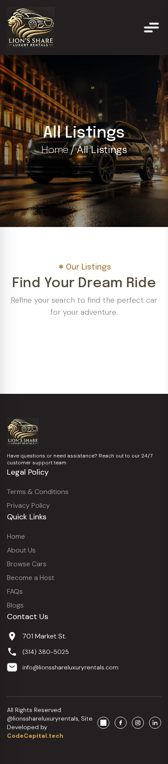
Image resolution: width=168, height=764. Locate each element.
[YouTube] (103, 723)
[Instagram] (138, 723)
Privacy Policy (28, 505)
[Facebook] (121, 723)
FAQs (15, 591)
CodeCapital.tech (35, 735)
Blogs (15, 605)
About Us (21, 550)
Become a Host (30, 577)
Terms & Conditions (37, 491)
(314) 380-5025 (45, 652)
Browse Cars (27, 563)
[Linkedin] (155, 723)
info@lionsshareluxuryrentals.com (70, 667)
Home (54, 149)
